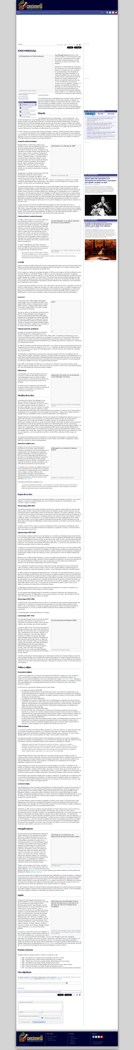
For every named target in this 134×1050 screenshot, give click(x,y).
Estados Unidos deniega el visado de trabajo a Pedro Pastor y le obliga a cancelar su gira (101, 133)
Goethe (67, 91)
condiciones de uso (55, 1018)
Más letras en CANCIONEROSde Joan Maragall (29, 115)
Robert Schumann (37, 872)
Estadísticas (73, 1041)
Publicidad (72, 1043)
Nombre (21, 1012)
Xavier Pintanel (90, 184)
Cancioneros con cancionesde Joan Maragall (28, 111)
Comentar (72, 44)
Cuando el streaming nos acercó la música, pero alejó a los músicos (98, 225)
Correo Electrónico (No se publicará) (29, 1016)
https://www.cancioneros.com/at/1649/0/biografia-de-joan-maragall (45, 991)
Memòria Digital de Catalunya (53, 979)
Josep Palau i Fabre (67, 679)
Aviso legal (49, 1038)
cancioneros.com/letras (98, 1041)
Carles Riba (21, 936)
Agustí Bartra (27, 478)
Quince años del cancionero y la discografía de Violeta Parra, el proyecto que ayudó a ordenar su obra (100, 180)
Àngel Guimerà (47, 347)
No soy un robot (25, 1022)
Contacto (72, 1036)
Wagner (30, 868)
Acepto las (52, 1018)
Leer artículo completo (89, 216)
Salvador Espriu (49, 943)
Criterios (72, 1040)
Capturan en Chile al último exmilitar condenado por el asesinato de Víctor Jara (101, 137)
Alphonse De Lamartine (35, 870)
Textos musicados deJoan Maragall (27, 108)
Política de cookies (51, 1040)
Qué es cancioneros (52, 1036)
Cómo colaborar (73, 1038)
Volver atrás (21, 988)
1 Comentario (113, 216)
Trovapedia (24, 104)
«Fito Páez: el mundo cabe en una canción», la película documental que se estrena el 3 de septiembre (99, 129)
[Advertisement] (67, 28)
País (42, 1012)
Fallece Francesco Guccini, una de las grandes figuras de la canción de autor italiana (99, 124)
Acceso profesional (97, 1043)
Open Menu (18, 12)
